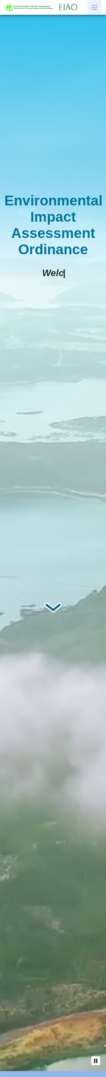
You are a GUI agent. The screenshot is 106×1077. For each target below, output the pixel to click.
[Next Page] (53, 608)
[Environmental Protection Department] (31, 7)
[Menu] (94, 7)
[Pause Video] (95, 1060)
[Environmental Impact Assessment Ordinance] (69, 7)
